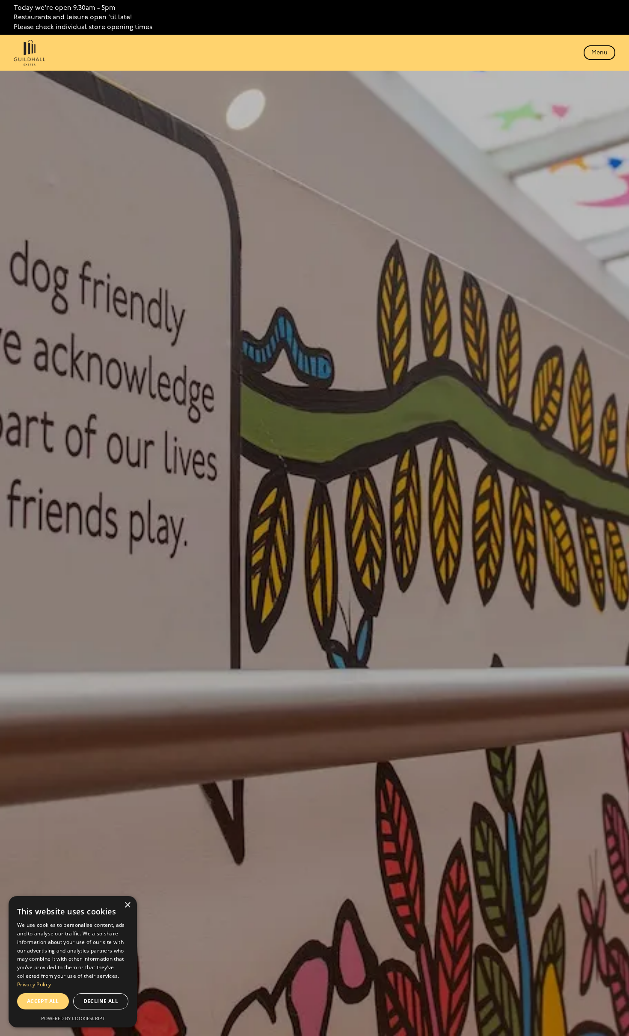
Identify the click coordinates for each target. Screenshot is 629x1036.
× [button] (127, 905)
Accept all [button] (43, 1001)
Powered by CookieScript (73, 1018)
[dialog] (73, 961)
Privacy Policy (34, 984)
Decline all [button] (100, 1001)
